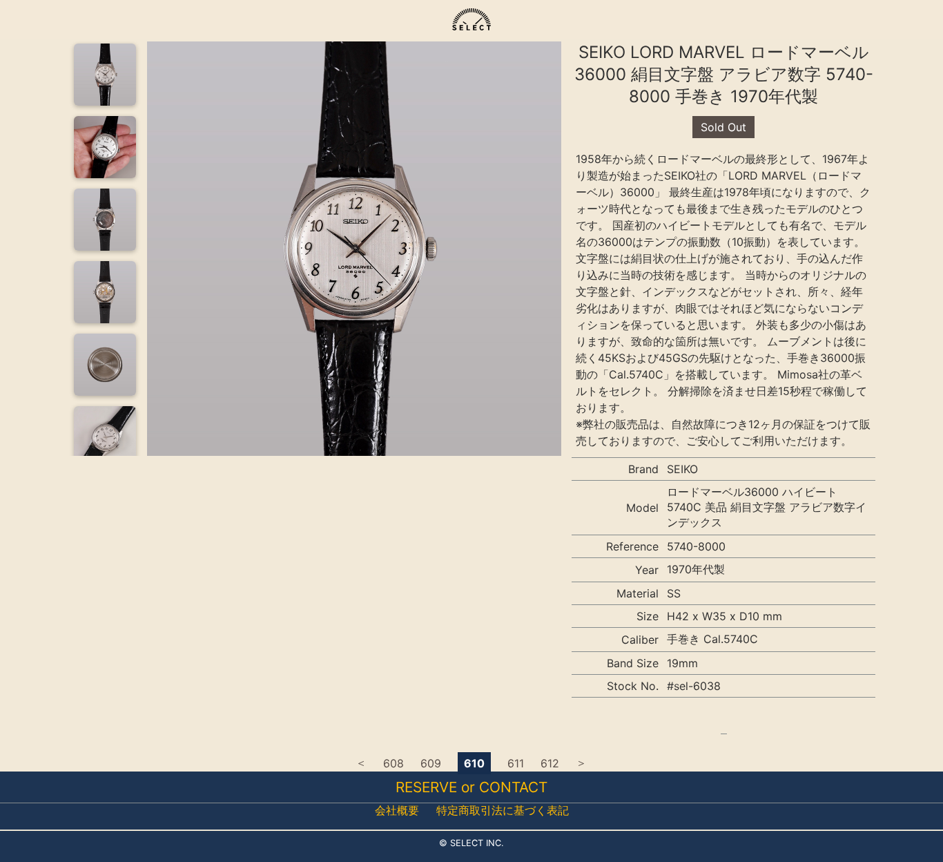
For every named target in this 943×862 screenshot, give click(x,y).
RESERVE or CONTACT (471, 787)
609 (430, 763)
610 (474, 763)
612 (550, 763)
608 (393, 763)
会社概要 (397, 810)
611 (515, 763)
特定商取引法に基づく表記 (502, 810)
